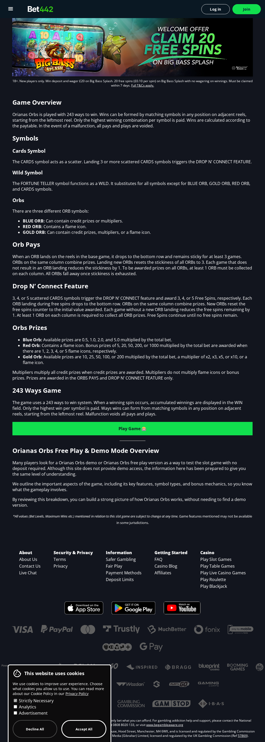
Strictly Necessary (36, 701)
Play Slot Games (216, 559)
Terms (60, 559)
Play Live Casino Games (223, 573)
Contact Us (30, 566)
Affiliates (162, 573)
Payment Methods (124, 573)
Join (246, 9)
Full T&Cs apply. (142, 85)
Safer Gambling (121, 559)
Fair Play (114, 566)
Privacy (61, 566)
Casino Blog (165, 566)
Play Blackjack (213, 586)
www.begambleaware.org (164, 725)
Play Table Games (217, 566)
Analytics (27, 707)
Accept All (84, 729)
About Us (28, 559)
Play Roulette (213, 579)
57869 (242, 735)
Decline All (35, 729)
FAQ (158, 559)
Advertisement (33, 713)
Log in (215, 9)
